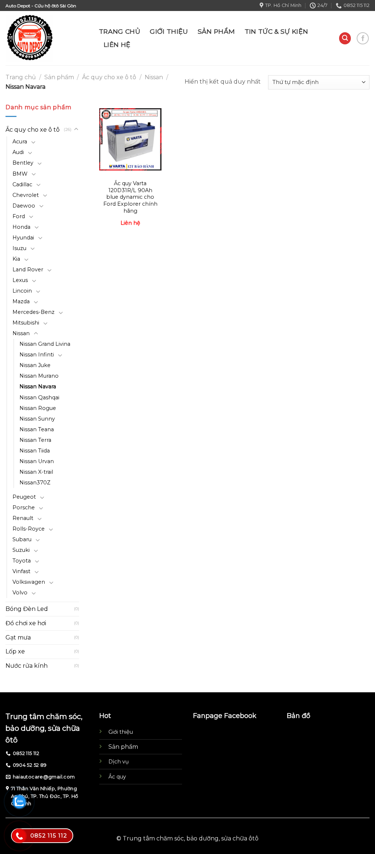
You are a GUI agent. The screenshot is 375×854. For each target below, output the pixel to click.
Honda (21, 227)
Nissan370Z (35, 482)
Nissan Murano (39, 376)
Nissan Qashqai (39, 397)
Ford (18, 216)
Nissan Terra (35, 440)
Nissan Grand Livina (44, 344)
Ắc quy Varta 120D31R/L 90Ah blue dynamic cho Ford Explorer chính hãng (130, 197)
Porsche (23, 507)
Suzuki (21, 550)
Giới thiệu (120, 732)
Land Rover (27, 269)
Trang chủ (20, 77)
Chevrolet (25, 195)
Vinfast (21, 571)
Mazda (21, 301)
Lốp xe (15, 651)
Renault (22, 518)
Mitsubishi (25, 322)
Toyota (21, 560)
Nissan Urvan (36, 461)
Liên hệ (130, 223)
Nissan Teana (36, 429)
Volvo (19, 592)
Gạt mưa (18, 637)
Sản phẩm (59, 77)
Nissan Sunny (37, 418)
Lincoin (22, 290)
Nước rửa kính (26, 665)
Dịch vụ (118, 761)
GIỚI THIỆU (169, 31)
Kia (16, 259)
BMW (19, 174)
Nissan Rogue (37, 408)
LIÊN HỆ (117, 44)
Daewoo (23, 205)
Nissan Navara (37, 386)
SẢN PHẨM (216, 31)
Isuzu (19, 248)
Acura (19, 141)
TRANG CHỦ (119, 31)
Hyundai (23, 237)
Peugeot (24, 497)
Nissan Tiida (34, 450)
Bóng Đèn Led (26, 608)
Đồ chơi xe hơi (25, 623)
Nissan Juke (35, 365)
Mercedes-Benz (33, 312)
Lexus (20, 280)
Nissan (154, 77)
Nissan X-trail (36, 472)
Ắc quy (117, 776)
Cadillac (22, 184)
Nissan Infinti (36, 354)
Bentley (22, 163)
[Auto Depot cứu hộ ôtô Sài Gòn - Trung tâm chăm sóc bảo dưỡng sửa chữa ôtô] (46, 38)
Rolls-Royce (28, 528)
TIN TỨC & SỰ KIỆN (276, 31)
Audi (18, 152)
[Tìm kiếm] (345, 38)
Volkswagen (28, 582)
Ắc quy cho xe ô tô (109, 77)
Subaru (21, 539)
